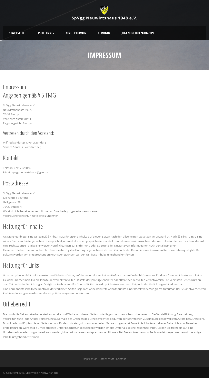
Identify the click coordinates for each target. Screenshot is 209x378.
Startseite (17, 33)
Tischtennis (45, 33)
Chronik (104, 33)
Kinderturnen (76, 33)
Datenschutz (106, 359)
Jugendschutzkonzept (138, 33)
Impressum (90, 359)
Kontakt (121, 359)
